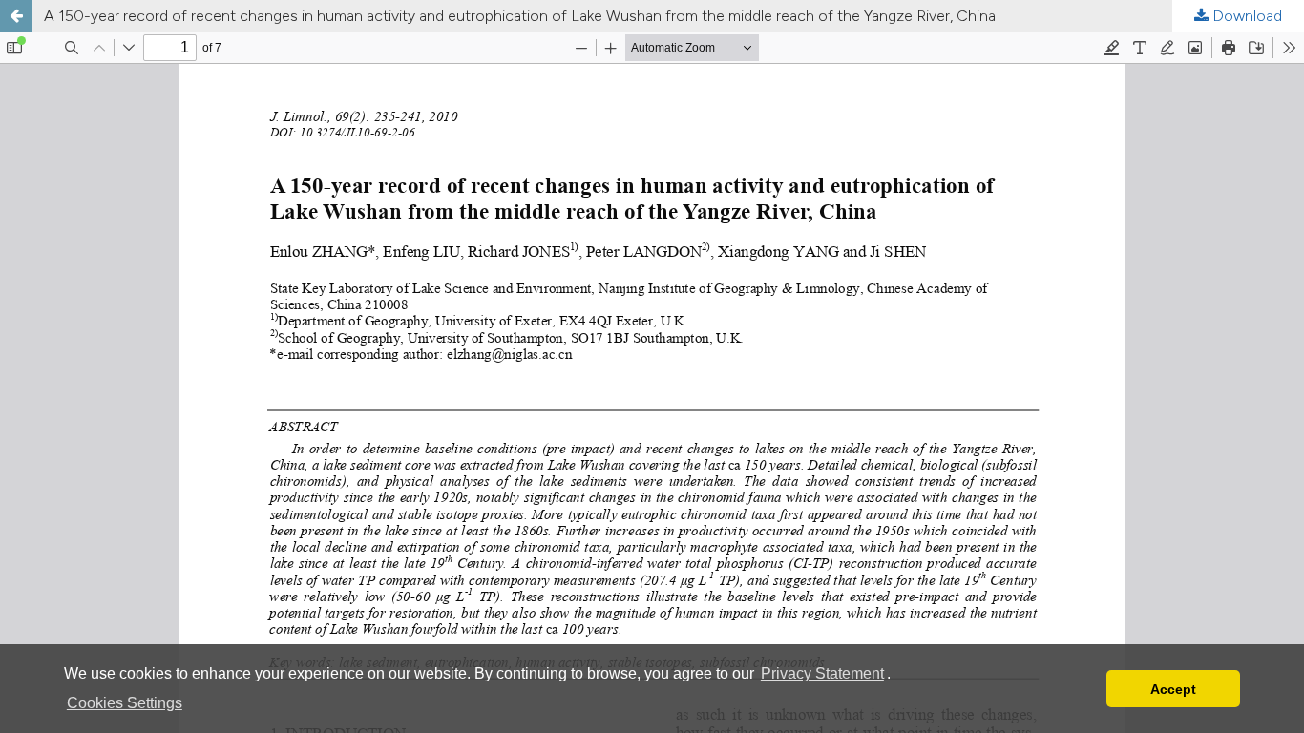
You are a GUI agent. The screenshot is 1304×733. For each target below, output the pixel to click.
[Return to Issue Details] (16, 16)
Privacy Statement (822, 673)
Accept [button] (1173, 689)
